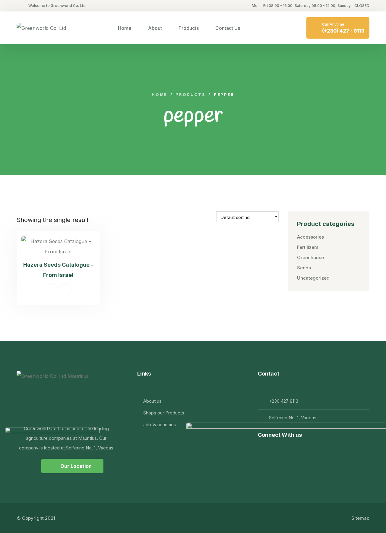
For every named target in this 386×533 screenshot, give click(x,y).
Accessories (310, 237)
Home (124, 28)
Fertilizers (307, 247)
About (155, 28)
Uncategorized (313, 278)
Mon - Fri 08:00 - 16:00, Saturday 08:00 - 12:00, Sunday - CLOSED (310, 5)
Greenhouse (310, 257)
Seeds (304, 268)
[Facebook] (263, 448)
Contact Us (227, 28)
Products (189, 28)
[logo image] (41, 28)
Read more (52, 289)
